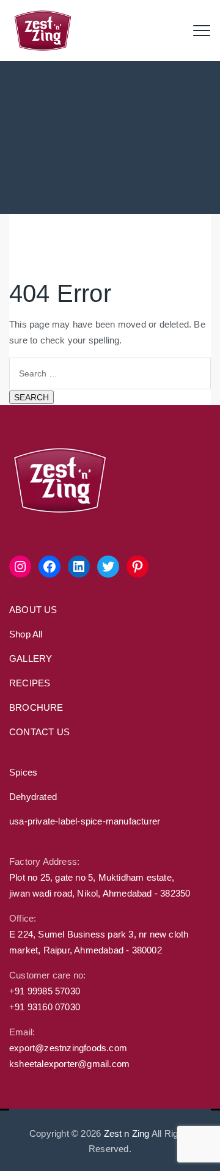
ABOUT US (33, 609)
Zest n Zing (127, 1133)
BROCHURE (36, 707)
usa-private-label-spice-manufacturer (84, 821)
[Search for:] (110, 372)
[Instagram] (20, 567)
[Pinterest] (137, 567)
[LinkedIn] (79, 567)
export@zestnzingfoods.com (68, 1048)
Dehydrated (33, 796)
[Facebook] (49, 567)
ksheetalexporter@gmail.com (69, 1064)
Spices (23, 772)
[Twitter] (108, 567)
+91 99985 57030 (44, 991)
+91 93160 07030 (44, 1007)
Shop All (26, 634)
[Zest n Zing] (42, 30)
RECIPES (29, 683)
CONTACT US (39, 732)
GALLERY (30, 658)
